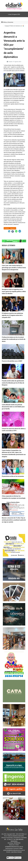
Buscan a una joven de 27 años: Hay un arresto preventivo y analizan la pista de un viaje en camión (14, 520)
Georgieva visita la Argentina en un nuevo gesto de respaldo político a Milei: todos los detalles (14, 291)
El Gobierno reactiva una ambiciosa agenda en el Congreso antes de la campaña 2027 (12, 315)
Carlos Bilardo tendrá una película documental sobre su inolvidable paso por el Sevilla (13, 407)
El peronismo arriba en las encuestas (13, 476)
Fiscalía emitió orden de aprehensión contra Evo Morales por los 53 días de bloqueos (13, 383)
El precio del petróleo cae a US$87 (12, 361)
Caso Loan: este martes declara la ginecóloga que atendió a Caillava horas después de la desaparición (14, 267)
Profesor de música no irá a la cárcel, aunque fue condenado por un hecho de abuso (13, 339)
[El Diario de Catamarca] (14, 5)
